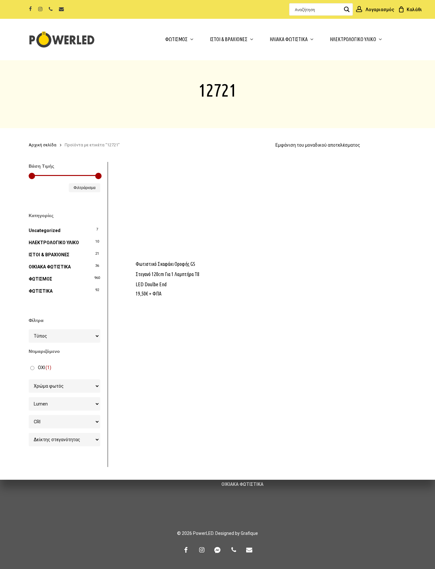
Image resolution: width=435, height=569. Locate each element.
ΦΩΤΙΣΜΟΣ (40, 278)
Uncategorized (45, 230)
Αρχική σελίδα (42, 144)
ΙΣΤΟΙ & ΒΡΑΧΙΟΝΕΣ (49, 254)
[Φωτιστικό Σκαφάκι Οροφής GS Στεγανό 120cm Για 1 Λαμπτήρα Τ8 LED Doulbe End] (172, 207)
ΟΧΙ (44, 367)
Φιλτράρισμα (85, 188)
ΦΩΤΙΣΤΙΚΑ (41, 291)
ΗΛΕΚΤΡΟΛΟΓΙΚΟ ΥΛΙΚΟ (54, 242)
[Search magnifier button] (347, 9)
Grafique (249, 533)
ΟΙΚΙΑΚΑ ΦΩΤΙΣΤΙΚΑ (50, 266)
